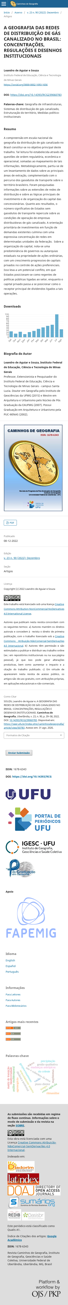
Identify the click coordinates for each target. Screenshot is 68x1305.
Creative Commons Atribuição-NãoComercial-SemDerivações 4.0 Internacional (34, 641)
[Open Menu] (4, 4)
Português (12, 971)
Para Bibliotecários (16, 1005)
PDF (11, 522)
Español (11, 966)
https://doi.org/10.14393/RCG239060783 (36, 95)
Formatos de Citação (18, 735)
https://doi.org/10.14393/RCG (32, 776)
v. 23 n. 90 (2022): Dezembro (43, 12)
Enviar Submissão (19, 753)
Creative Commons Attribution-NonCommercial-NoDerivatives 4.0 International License (34, 608)
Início (7, 12)
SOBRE (20, 1125)
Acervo (18, 12)
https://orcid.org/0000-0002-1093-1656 (26, 84)
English (10, 960)
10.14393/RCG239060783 (23, 720)
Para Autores (13, 1000)
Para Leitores (13, 994)
